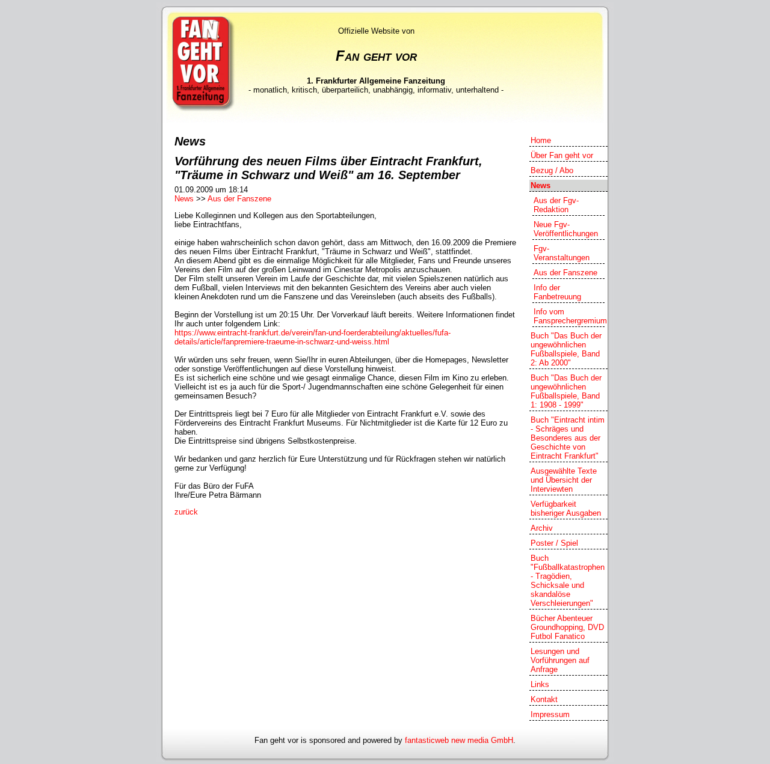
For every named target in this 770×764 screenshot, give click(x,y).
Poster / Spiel (554, 543)
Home (541, 140)
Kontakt (544, 699)
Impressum (550, 714)
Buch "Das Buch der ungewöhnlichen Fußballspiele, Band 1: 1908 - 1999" (566, 391)
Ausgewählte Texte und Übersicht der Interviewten (564, 480)
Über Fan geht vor (562, 155)
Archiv (542, 528)
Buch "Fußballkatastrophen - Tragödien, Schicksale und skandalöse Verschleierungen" (568, 581)
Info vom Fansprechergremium (569, 316)
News (184, 198)
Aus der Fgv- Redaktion (556, 205)
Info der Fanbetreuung (557, 292)
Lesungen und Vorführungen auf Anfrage (560, 660)
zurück (186, 511)
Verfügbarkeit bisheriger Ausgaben (566, 509)
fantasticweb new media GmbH (459, 740)
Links (540, 684)
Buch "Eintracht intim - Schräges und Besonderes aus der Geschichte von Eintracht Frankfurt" (568, 437)
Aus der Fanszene (239, 198)
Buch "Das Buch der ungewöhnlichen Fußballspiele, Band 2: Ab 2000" (566, 349)
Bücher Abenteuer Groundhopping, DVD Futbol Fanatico (567, 627)
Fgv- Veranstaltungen (562, 253)
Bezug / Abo (552, 170)
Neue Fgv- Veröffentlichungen (566, 229)
